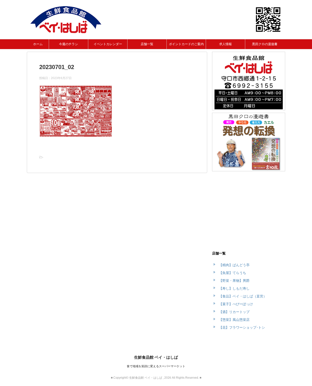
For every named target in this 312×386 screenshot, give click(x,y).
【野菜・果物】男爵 (234, 281)
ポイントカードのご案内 (186, 44)
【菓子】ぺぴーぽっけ (236, 304)
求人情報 (225, 44)
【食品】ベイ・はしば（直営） (243, 296)
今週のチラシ (68, 44)
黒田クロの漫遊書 (264, 44)
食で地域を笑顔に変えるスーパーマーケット (156, 366)
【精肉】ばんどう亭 (234, 265)
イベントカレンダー (108, 44)
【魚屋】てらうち (232, 273)
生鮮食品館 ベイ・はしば (156, 357)
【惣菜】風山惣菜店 (234, 320)
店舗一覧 (147, 44)
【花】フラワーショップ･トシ (242, 327)
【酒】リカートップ (234, 312)
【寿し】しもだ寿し (234, 288)
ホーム (38, 44)
